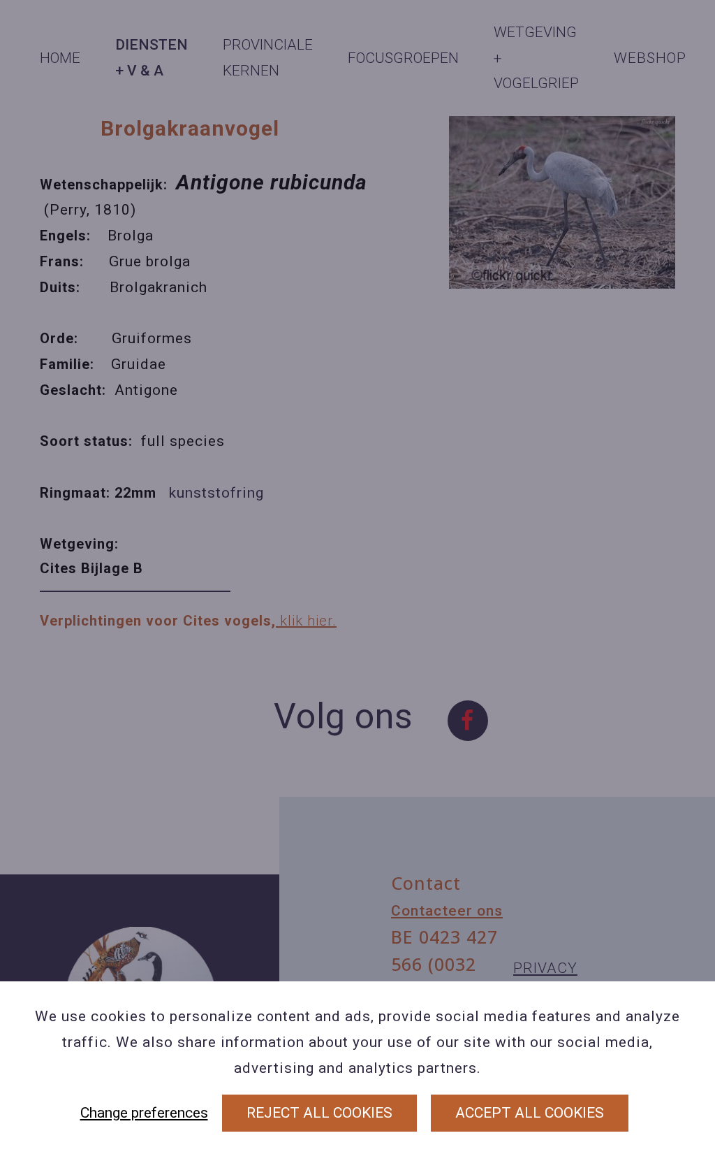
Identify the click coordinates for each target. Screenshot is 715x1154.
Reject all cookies (319, 1112)
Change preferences (144, 1112)
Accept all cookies (529, 1112)
